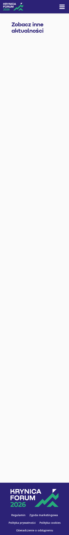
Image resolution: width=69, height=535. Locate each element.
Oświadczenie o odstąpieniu (34, 530)
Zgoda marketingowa (43, 515)
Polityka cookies (50, 522)
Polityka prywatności (22, 522)
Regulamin (18, 515)
